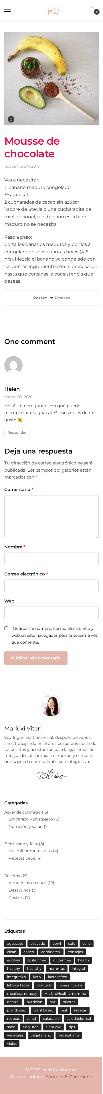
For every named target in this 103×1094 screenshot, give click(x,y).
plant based (43, 1010)
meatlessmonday (22, 993)
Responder (16, 432)
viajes (12, 1043)
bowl (56, 943)
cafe (71, 943)
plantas (69, 1002)
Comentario (18, 489)
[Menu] (12, 10)
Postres (62, 298)
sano (11, 1027)
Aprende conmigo (22, 812)
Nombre (14, 547)
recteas (13, 1018)
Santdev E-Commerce (69, 1076)
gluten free (36, 960)
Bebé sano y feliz (21, 843)
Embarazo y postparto (31, 819)
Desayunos (20, 890)
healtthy (34, 968)
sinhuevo (54, 1027)
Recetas (12, 875)
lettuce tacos (18, 985)
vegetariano (41, 1035)
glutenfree (62, 960)
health (83, 960)
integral (78, 968)
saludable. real (79, 1018)
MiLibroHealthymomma (65, 993)
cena (86, 943)
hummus (57, 968)
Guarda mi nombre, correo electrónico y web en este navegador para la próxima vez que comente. (54, 635)
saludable (51, 1018)
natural (13, 1002)
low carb (44, 985)
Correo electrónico (26, 574)
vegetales (15, 1035)
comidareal (51, 952)
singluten (31, 1027)
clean (11, 952)
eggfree (13, 960)
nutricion (34, 1002)
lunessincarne (70, 985)
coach (28, 952)
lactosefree (57, 977)
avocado (37, 943)
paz (52, 1002)
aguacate (15, 943)
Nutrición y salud (26, 826)
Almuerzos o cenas (27, 882)
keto (37, 977)
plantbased (16, 1010)
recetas (80, 1010)
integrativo (16, 977)
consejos (75, 952)
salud (31, 1018)
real (64, 1010)
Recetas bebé (22, 858)
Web (9, 601)
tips (72, 1027)
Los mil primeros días (30, 850)
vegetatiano (68, 1035)
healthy (13, 968)
